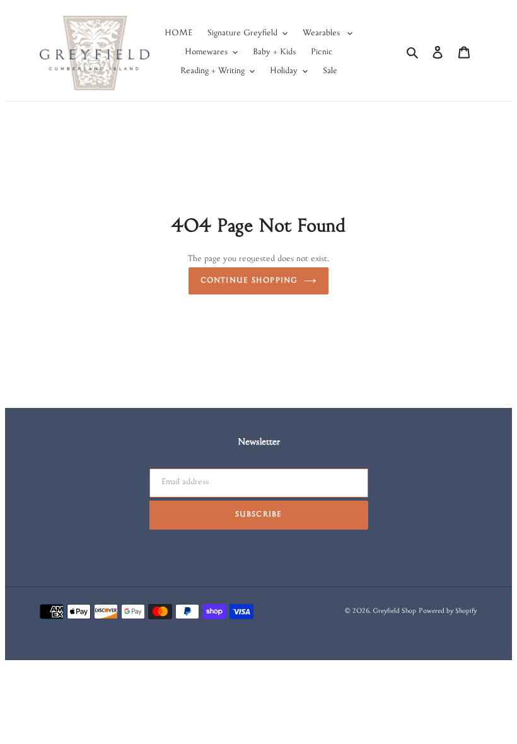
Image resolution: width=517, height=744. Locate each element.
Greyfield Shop (394, 611)
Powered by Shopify (448, 611)
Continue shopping (249, 281)
